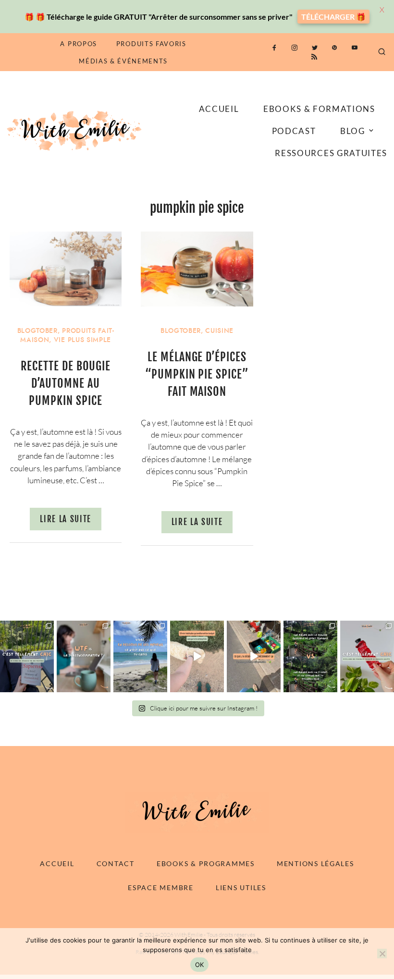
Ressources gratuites (331, 153)
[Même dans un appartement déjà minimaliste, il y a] (254, 656)
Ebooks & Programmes (206, 863)
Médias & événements (123, 61)
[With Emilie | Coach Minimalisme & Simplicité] (76, 130)
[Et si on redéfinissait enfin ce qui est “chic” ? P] (27, 656)
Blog (352, 131)
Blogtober (37, 330)
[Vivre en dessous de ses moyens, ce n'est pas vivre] (140, 656)
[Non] (382, 953)
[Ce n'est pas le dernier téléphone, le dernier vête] (310, 656)
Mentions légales (315, 863)
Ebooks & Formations (319, 109)
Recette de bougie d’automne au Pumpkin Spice (66, 383)
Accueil (219, 109)
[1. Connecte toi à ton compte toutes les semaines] (197, 656)
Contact (116, 863)
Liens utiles (241, 887)
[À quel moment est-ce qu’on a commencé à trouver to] (84, 656)
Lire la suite (65, 519)
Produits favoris (151, 44)
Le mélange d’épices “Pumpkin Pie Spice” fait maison (197, 374)
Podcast (294, 131)
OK (199, 964)
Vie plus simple (82, 339)
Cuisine (219, 330)
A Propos (78, 44)
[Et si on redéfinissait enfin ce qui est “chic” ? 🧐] (367, 656)
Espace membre (160, 887)
